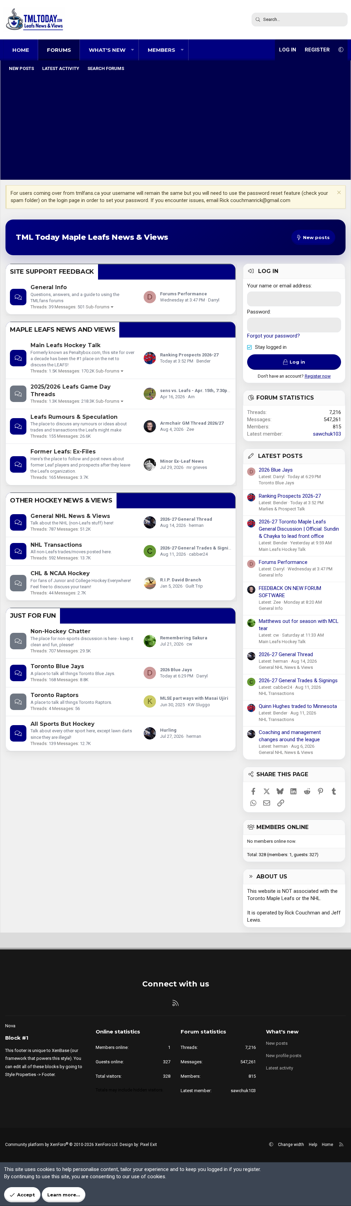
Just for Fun (33, 615)
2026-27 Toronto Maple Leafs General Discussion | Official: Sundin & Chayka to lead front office (299, 529)
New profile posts (283, 1055)
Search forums (105, 68)
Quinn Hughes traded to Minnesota (298, 706)
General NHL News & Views (70, 516)
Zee (190, 429)
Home (20, 50)
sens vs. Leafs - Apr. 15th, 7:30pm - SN (201, 390)
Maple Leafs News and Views (62, 329)
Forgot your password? (273, 336)
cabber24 (198, 554)
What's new (107, 50)
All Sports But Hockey (63, 724)
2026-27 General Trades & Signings (198, 548)
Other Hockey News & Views (61, 500)
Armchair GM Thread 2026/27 (191, 423)
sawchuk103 (327, 434)
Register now (318, 376)
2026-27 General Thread (186, 519)
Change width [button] (291, 1144)
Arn (191, 396)
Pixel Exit (148, 1144)
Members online (282, 827)
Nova (10, 1025)
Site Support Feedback (52, 271)
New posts (21, 68)
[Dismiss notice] (338, 193)
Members (161, 50)
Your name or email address (279, 286)
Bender (203, 361)
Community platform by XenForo (62, 1144)
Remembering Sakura (183, 637)
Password (258, 312)
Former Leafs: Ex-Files (63, 451)
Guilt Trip (194, 586)
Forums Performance (183, 293)
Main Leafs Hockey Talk (65, 345)
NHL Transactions (56, 545)
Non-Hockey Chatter (60, 631)
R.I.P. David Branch (180, 579)
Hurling (168, 730)
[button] (132, 49)
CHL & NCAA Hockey (60, 573)
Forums (59, 50)
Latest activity (60, 68)
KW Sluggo (199, 704)
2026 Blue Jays (176, 669)
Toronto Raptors (54, 695)
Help (313, 1144)
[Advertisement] (175, 127)
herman (196, 525)
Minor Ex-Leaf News (182, 461)
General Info (49, 287)
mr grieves (196, 467)
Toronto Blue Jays (57, 666)
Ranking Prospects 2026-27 (189, 354)
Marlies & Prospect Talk (282, 508)
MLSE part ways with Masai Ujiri (194, 698)
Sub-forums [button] (97, 306)
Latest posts (280, 456)
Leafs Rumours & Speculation (74, 417)
